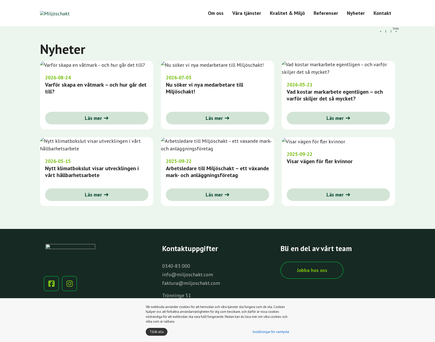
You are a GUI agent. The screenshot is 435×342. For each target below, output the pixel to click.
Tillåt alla (157, 332)
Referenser (326, 13)
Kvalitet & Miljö (287, 13)
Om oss (216, 13)
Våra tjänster (246, 13)
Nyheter (356, 13)
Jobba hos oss (312, 270)
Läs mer (93, 118)
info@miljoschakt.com (187, 274)
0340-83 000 (176, 266)
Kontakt (382, 13)
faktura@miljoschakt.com (191, 283)
